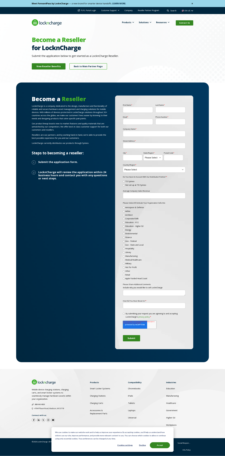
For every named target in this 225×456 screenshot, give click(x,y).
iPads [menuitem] (130, 395)
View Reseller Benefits (48, 66)
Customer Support (109, 10)
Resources (161, 22)
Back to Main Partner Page (88, 66)
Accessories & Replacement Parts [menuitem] (98, 412)
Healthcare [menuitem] (171, 403)
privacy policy (144, 317)
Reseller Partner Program (148, 10)
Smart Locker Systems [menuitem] (100, 388)
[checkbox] (154, 183)
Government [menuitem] (171, 410)
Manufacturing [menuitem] (172, 395)
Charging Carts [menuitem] (96, 403)
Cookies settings (125, 445)
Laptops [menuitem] (131, 410)
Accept (160, 445)
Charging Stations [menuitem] (98, 395)
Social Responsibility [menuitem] (185, 443)
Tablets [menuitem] (131, 403)
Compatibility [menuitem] (135, 382)
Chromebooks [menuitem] (134, 388)
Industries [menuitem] (171, 382)
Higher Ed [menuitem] (170, 417)
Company (128, 10)
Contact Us (184, 23)
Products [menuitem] (94, 382)
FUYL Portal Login (88, 10)
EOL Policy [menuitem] (187, 450)
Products (126, 22)
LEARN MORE (118, 3)
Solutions (144, 22)
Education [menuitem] (170, 388)
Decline (142, 445)
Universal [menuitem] (132, 417)
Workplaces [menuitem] (171, 425)
